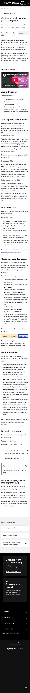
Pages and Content (9, 13)
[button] (25, 687)
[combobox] (23, 33)
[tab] (5, 444)
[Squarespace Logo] (15, 646)
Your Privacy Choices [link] (12, 630)
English (13, 639)
